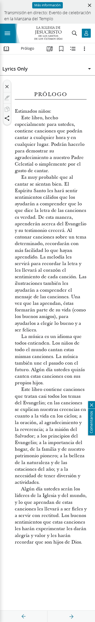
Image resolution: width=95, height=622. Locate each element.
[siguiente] (71, 616)
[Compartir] (7, 118)
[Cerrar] (7, 86)
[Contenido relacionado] (73, 48)
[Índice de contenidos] (6, 48)
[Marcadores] (61, 48)
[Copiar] (7, 109)
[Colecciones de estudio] (49, 48)
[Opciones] (84, 48)
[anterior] (24, 616)
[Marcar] (7, 97)
